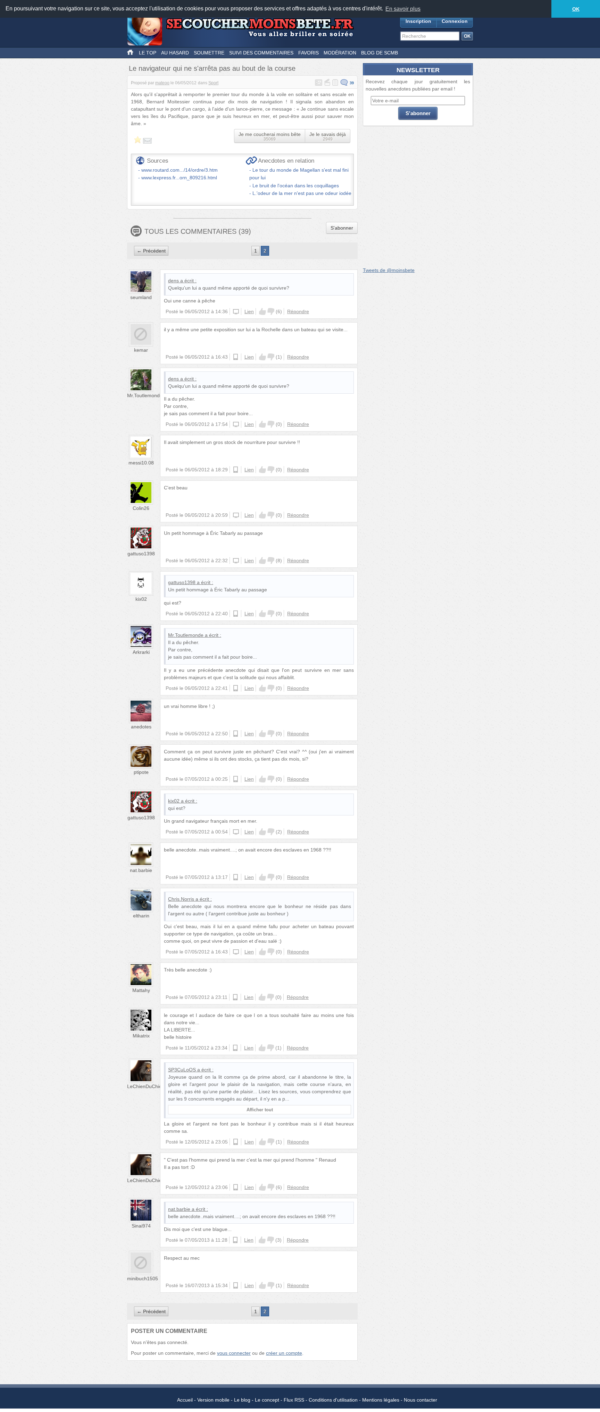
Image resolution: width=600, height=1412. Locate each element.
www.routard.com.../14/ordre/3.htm (179, 170)
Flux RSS (294, 1400)
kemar (141, 350)
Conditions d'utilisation (333, 1400)
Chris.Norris (181, 899)
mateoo (162, 82)
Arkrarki (141, 652)
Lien (249, 311)
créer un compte (284, 1353)
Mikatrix (141, 1035)
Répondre (298, 311)
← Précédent (151, 251)
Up (262, 311)
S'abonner (342, 228)
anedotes (141, 726)
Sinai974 (141, 1226)
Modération (340, 52)
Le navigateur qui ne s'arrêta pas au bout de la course (212, 68)
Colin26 (141, 508)
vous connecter (234, 1353)
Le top (147, 52)
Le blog (242, 1400)
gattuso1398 (141, 553)
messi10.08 (141, 462)
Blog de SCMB (379, 52)
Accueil (185, 1400)
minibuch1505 (142, 1278)
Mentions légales (380, 1400)
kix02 (141, 599)
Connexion (455, 21)
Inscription (418, 21)
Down (270, 311)
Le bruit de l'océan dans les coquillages (295, 185)
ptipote (141, 772)
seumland (141, 297)
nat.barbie (141, 870)
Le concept (267, 1400)
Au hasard (175, 52)
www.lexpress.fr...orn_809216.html (179, 177)
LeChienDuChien (146, 1086)
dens (173, 280)
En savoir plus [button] (402, 9)
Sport (213, 82)
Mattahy (141, 990)
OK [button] (576, 9)
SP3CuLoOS (182, 1069)
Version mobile (213, 1400)
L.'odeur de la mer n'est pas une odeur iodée (301, 193)
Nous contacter (420, 1400)
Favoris (308, 52)
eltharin (141, 915)
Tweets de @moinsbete (389, 270)
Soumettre (209, 52)
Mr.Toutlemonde (144, 395)
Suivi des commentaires (261, 52)
